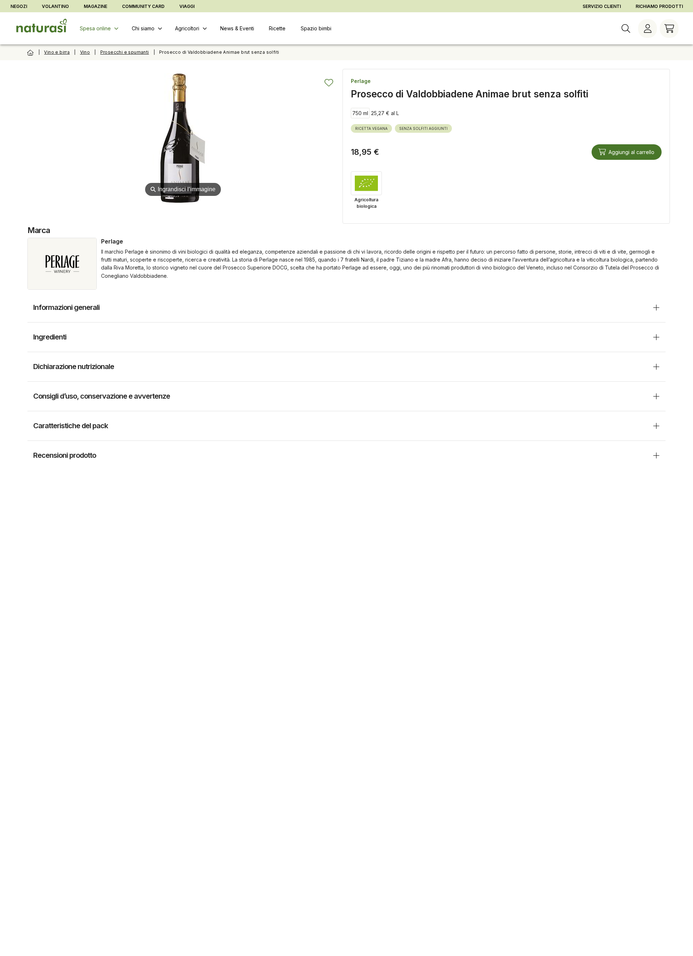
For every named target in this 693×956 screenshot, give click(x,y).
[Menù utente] (647, 28)
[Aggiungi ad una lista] (328, 82)
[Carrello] (669, 28)
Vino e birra (57, 52)
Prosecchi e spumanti (124, 52)
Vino (85, 52)
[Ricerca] (625, 28)
